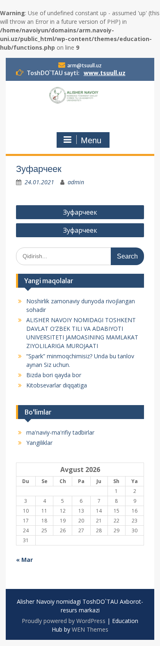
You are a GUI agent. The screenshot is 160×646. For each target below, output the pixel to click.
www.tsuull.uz (105, 73)
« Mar (24, 560)
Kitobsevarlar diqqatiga (56, 385)
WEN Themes (90, 629)
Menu (91, 140)
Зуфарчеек (80, 212)
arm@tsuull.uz (84, 65)
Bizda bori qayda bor (53, 375)
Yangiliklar (39, 443)
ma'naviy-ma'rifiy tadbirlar (60, 432)
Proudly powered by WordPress (63, 621)
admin (76, 182)
